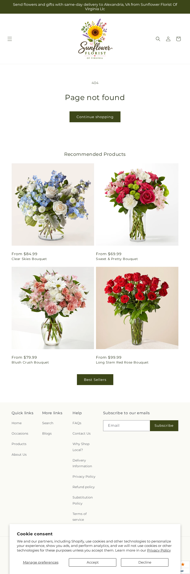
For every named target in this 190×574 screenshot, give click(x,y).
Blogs (47, 433)
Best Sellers (95, 379)
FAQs (77, 423)
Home (17, 423)
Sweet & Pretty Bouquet (117, 259)
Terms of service (80, 517)
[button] (10, 39)
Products (19, 444)
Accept (93, 562)
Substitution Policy (83, 500)
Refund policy (84, 487)
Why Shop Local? (81, 447)
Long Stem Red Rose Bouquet (122, 362)
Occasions (20, 433)
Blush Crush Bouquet (30, 362)
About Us (19, 454)
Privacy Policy (159, 550)
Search (47, 423)
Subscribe (164, 425)
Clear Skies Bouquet (29, 259)
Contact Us (82, 433)
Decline (144, 562)
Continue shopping (95, 117)
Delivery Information (82, 463)
